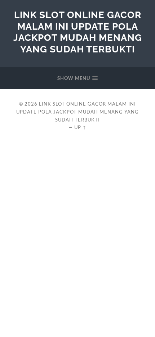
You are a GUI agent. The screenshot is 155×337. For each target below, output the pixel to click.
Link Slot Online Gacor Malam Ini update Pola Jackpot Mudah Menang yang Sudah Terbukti (77, 32)
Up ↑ (80, 127)
